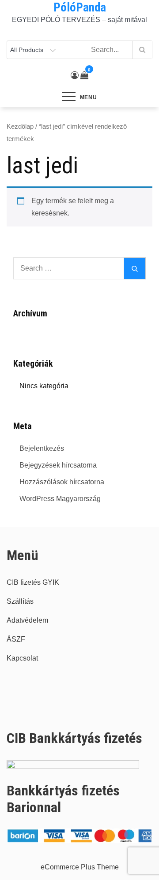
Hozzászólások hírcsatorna (61, 482)
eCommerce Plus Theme (80, 867)
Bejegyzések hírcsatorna (58, 465)
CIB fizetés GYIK (33, 582)
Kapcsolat (22, 658)
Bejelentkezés (41, 448)
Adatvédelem (27, 620)
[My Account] (75, 75)
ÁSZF (16, 639)
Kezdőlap (20, 126)
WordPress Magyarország (60, 498)
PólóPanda (79, 7)
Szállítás (20, 601)
